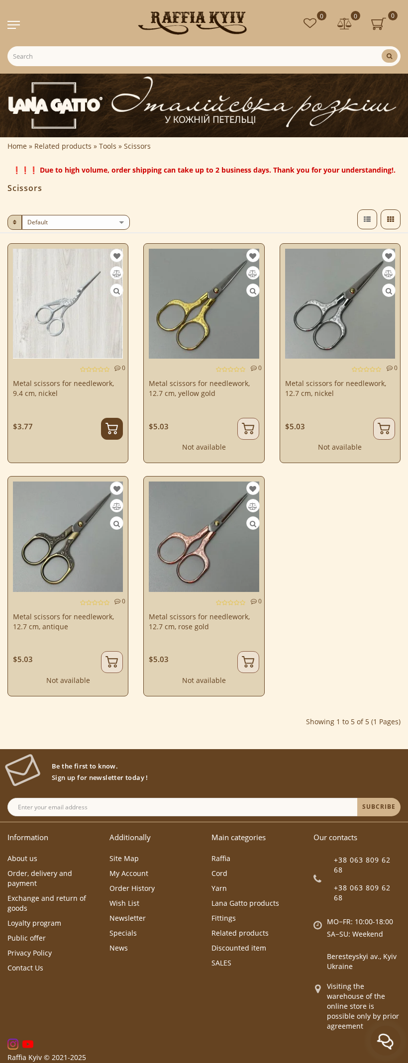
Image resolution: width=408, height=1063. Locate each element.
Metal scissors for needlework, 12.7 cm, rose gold (199, 621)
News (118, 948)
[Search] (390, 56)
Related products (240, 933)
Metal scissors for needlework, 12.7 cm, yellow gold (199, 388)
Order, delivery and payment (39, 878)
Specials (123, 933)
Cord (219, 873)
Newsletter (127, 918)
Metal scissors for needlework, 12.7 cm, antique (63, 621)
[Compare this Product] (116, 273)
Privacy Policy (29, 953)
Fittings (223, 918)
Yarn (219, 888)
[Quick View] (116, 290)
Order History (132, 888)
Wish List (124, 903)
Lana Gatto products (245, 903)
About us (22, 858)
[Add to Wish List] (116, 256)
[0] (344, 24)
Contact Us (25, 967)
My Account (128, 873)
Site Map (124, 858)
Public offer (26, 938)
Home (17, 146)
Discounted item (238, 948)
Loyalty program (34, 923)
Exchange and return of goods (46, 903)
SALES (221, 962)
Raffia (220, 858)
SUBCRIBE (379, 806)
